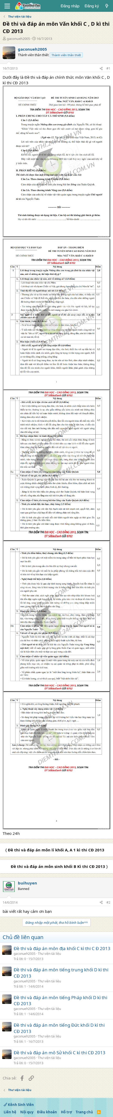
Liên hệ (10, 1112)
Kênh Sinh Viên (20, 1104)
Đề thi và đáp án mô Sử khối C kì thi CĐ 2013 (59, 1053)
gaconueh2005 (18, 38)
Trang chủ (84, 1112)
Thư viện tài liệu (49, 953)
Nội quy (26, 1112)
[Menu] (7, 6)
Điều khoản (47, 1112)
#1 (108, 68)
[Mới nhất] (107, 6)
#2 (108, 902)
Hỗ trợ (66, 1112)
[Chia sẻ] (101, 69)
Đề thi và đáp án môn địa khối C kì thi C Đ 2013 (62, 948)
